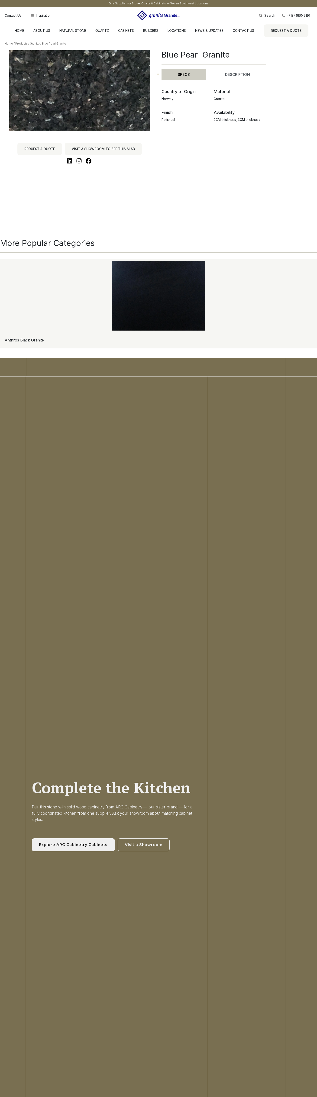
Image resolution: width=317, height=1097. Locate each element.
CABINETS (126, 30)
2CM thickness (225, 120)
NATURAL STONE (72, 30)
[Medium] (13, 419)
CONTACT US (243, 30)
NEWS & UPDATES (209, 30)
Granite (35, 43)
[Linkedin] (13, 414)
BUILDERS (150, 30)
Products (21, 43)
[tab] (184, 74)
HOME (19, 30)
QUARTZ (102, 30)
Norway (167, 99)
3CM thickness (249, 120)
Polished (168, 120)
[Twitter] (13, 408)
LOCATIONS (177, 30)
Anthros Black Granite (24, 340)
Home (9, 43)
